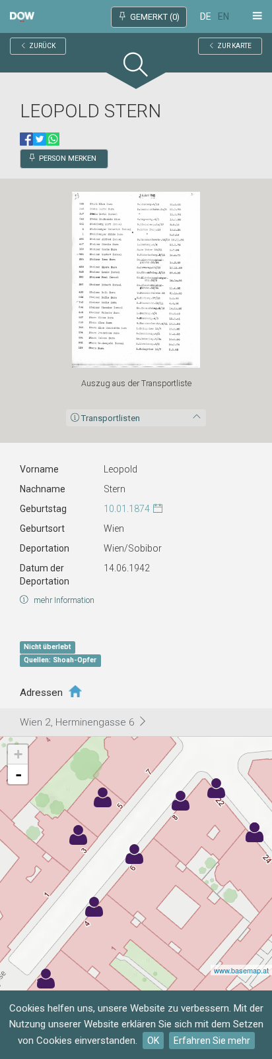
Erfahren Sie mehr (212, 1040)
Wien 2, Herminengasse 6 (78, 722)
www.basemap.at (241, 970)
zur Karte (234, 45)
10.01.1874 (127, 508)
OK (153, 1040)
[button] (136, 68)
